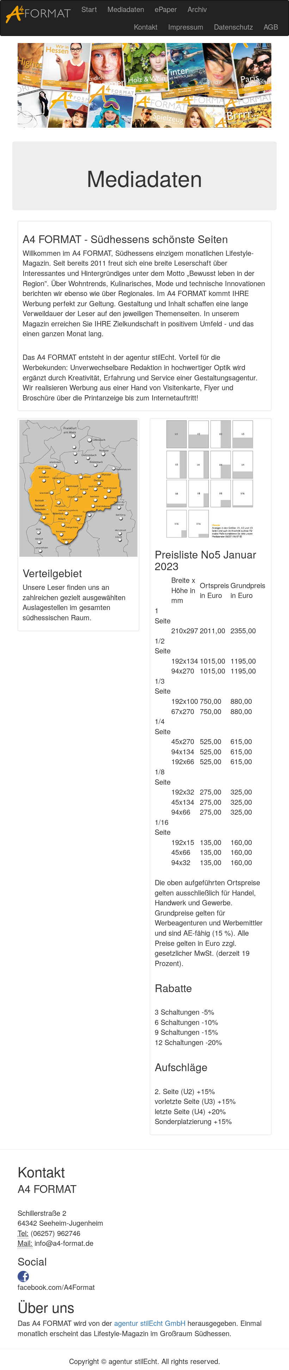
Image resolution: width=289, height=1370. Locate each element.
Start (89, 9)
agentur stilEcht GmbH (149, 1323)
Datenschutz (233, 27)
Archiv (197, 9)
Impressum (185, 27)
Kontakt (146, 27)
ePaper (166, 9)
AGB (271, 27)
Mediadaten (125, 9)
